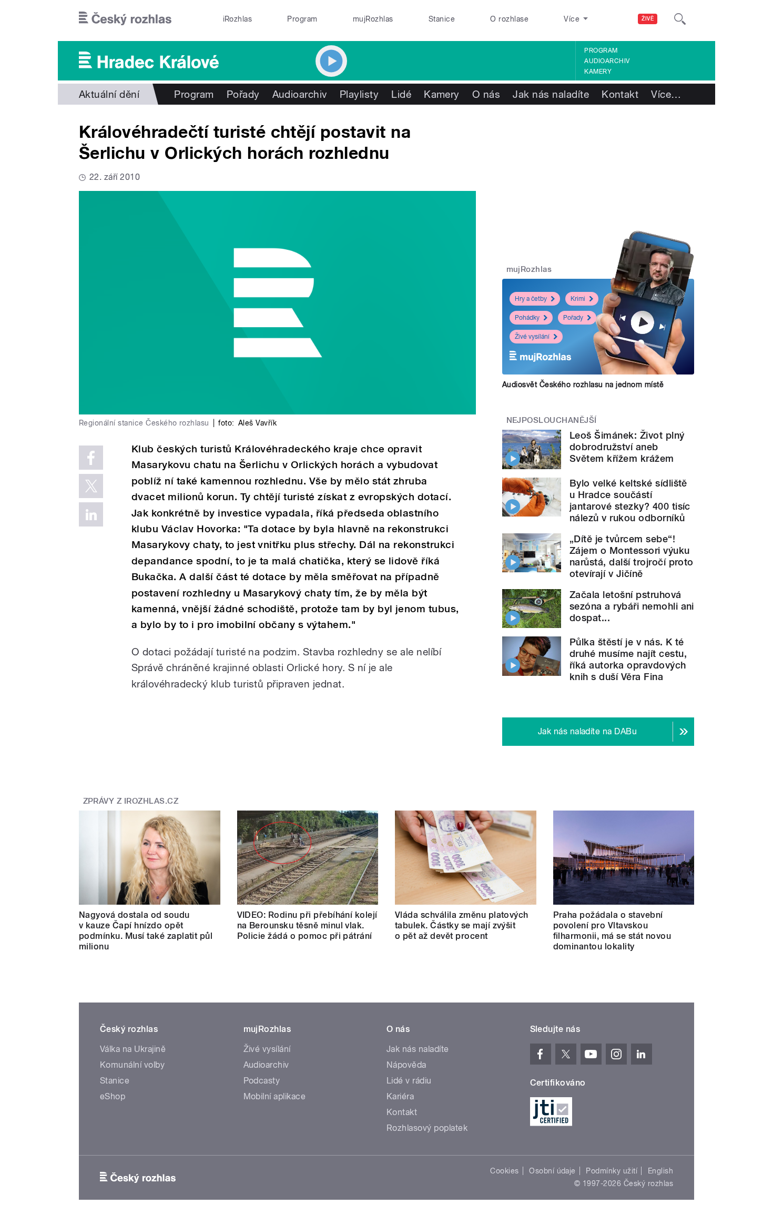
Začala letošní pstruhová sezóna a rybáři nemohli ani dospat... (631, 606)
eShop (112, 1096)
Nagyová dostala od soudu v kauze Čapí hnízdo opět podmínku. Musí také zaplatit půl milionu (145, 930)
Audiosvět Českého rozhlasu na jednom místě (583, 384)
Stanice (442, 19)
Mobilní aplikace (274, 1096)
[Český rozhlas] (125, 19)
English (660, 1171)
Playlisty (359, 94)
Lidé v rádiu (409, 1081)
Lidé (401, 94)
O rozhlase (509, 19)
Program (302, 19)
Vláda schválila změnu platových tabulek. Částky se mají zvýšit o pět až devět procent (461, 925)
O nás (486, 94)
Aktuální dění (109, 94)
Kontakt (620, 94)
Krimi (578, 298)
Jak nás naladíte (551, 94)
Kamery (598, 71)
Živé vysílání (532, 336)
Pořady (243, 94)
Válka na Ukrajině (133, 1049)
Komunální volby (132, 1065)
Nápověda (406, 1065)
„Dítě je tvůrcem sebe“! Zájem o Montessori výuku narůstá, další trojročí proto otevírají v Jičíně (631, 556)
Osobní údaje (552, 1171)
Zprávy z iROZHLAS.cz (131, 801)
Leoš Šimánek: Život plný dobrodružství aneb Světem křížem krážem (627, 447)
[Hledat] (680, 19)
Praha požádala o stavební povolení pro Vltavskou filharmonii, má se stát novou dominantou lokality (612, 930)
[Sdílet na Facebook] (91, 458)
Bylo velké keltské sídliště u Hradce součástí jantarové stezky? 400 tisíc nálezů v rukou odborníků (629, 500)
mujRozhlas (373, 19)
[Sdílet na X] (91, 486)
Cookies (504, 1171)
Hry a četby (531, 298)
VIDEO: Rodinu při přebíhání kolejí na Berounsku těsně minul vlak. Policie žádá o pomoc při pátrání (307, 925)
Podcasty (261, 1081)
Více (666, 94)
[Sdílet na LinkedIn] (91, 514)
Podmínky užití (611, 1171)
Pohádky (527, 317)
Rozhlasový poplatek (427, 1128)
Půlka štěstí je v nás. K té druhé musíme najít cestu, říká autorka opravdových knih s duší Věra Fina (628, 659)
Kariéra (400, 1096)
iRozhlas (237, 19)
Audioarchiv (606, 61)
